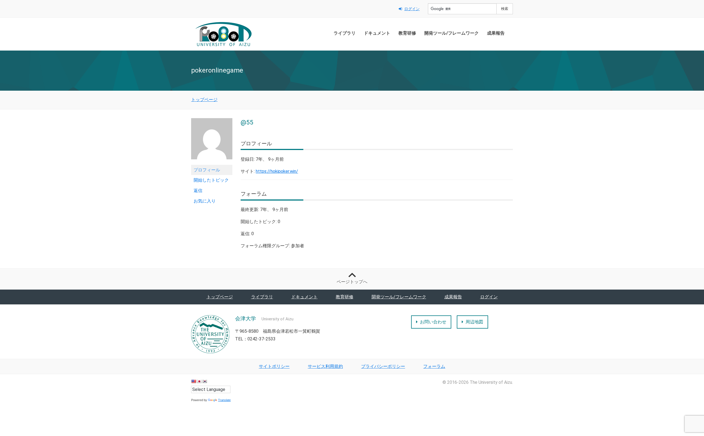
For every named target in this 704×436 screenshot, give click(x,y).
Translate (224, 400)
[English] (193, 381)
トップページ (220, 296)
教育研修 (407, 33)
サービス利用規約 (325, 366)
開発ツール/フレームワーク (451, 33)
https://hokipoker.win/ (277, 171)
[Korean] (204, 381)
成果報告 (496, 33)
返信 (198, 190)
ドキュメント (377, 33)
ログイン (412, 9)
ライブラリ (345, 33)
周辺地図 (474, 321)
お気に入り (205, 201)
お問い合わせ (433, 321)
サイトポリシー (274, 366)
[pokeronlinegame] (211, 141)
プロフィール (207, 170)
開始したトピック (211, 180)
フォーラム (434, 366)
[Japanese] (199, 381)
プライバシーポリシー (383, 366)
